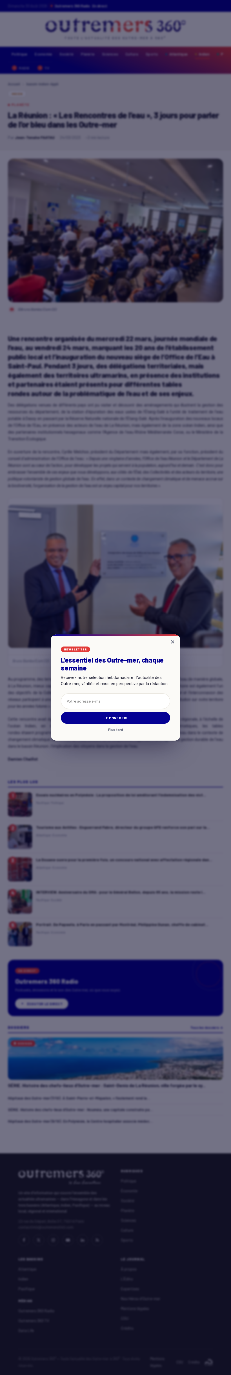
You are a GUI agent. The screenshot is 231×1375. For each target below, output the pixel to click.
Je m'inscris (115, 718)
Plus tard (115, 730)
